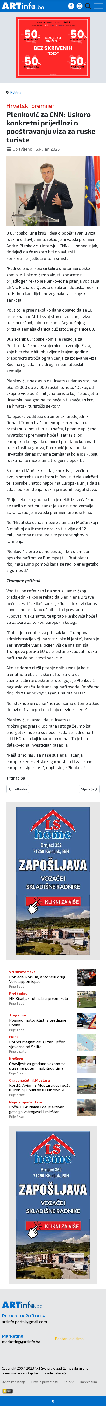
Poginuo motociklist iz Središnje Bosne (37, 1022)
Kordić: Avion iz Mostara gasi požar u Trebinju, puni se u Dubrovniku (40, 1087)
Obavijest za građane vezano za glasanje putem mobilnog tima (37, 1065)
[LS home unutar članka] (53, 880)
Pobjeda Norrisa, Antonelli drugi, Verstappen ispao (38, 979)
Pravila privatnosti (44, 1382)
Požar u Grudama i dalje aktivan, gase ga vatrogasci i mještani (37, 1109)
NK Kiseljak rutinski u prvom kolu (38, 998)
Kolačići (69, 1382)
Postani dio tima (69, 1338)
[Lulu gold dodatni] (53, 47)
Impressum (88, 1382)
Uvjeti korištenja (14, 1382)
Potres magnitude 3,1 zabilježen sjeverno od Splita (37, 1044)
